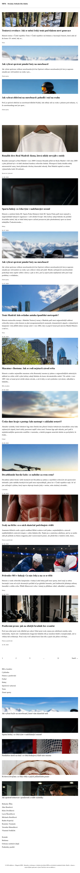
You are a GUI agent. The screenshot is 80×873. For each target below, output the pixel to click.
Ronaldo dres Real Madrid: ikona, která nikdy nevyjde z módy (33, 155)
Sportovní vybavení (7, 173)
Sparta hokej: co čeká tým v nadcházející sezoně (26, 209)
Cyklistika (5, 489)
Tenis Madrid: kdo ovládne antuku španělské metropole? (30, 315)
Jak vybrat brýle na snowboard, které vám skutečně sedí (25, 713)
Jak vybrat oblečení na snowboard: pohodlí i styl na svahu (31, 97)
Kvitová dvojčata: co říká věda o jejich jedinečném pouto (25, 776)
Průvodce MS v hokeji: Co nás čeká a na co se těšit (27, 575)
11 (58, 658)
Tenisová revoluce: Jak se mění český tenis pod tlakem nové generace (36, 30)
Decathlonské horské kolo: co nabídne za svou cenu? (28, 474)
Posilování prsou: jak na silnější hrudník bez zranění (28, 626)
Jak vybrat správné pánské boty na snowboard (25, 64)
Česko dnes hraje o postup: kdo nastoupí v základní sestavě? (32, 421)
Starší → (75, 658)
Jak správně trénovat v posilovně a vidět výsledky (22, 797)
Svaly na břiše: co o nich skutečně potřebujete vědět (28, 525)
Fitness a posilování (7, 540)
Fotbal (3, 439)
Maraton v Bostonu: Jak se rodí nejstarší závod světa (28, 368)
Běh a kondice (6, 386)
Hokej (3, 226)
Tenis (3, 42)
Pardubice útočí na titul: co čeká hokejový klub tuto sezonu (26, 755)
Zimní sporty (5, 76)
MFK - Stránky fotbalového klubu (15, 4)
